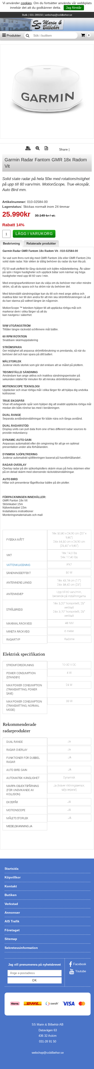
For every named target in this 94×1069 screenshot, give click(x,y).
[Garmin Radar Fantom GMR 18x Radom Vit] (47, 91)
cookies (26, 3)
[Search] (27, 35)
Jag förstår (73, 7)
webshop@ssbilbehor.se (58, 14)
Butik (25, 14)
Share (63, 149)
